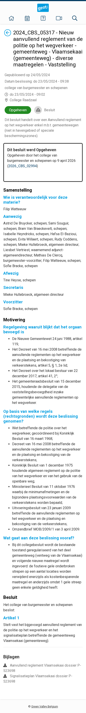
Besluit (49, 110)
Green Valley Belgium (44, 706)
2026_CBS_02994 (22, 166)
